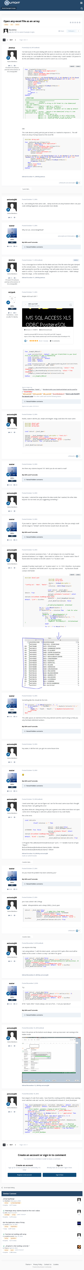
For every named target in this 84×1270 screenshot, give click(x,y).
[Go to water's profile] (12, 233)
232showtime (71, 236)
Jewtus (13, 30)
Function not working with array (15, 1234)
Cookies (56, 1264)
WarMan (7, 1201)
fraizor (7, 1248)
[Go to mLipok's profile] (12, 299)
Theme (28, 1264)
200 (16, 246)
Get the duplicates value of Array (14, 1222)
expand (72, 66)
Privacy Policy (37, 1264)
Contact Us (47, 1264)
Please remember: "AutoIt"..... (32, 389)
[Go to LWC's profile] (79, 1211)
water (12, 225)
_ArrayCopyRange (8, 1199)
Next (11, 40)
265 (11, 217)
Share (62, 31)
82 (15, 313)
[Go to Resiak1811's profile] (79, 1223)
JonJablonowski (9, 1236)
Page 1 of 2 (23, 40)
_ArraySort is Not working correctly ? (17, 1246)
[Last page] (15, 40)
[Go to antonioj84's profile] (12, 206)
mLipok (11, 292)
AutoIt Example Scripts (27, 32)
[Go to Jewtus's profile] (6, 31)
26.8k (10, 246)
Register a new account (24, 1175)
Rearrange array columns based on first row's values (22, 1211)
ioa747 (7, 1224)
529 (11, 66)
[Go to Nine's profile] (79, 1247)
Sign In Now (59, 1175)
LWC (6, 1213)
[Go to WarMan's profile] (79, 1200)
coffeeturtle (62, 183)
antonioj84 (72, 183)
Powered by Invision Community (42, 1267)
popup (78, 66)
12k (10, 313)
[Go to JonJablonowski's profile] (79, 1235)
